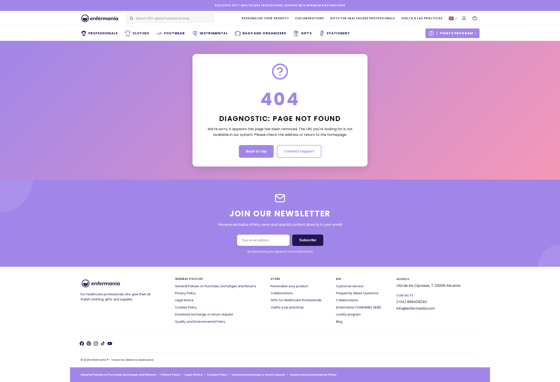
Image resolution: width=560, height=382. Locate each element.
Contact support (299, 151)
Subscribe (307, 240)
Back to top (256, 151)
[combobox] (174, 18)
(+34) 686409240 (411, 301)
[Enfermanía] (99, 18)
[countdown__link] (452, 33)
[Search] (130, 18)
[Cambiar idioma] (453, 18)
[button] (464, 18)
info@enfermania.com (415, 308)
